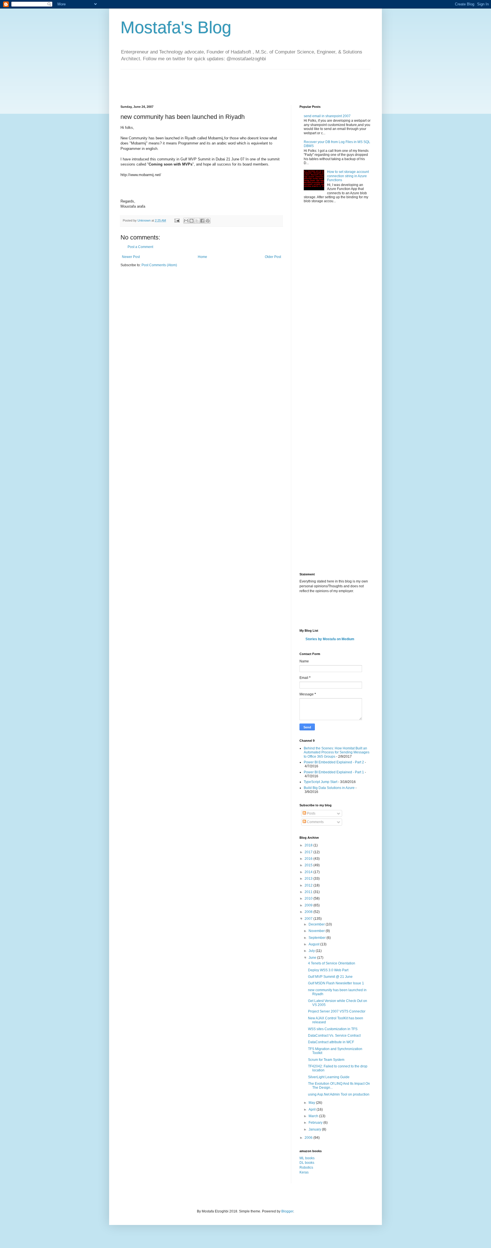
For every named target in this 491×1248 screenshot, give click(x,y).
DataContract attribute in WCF (331, 1042)
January (315, 1129)
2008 (309, 912)
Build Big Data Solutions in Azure (329, 788)
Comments (315, 822)
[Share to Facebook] (202, 221)
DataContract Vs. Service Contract (334, 1036)
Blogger (287, 1211)
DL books (306, 1163)
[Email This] (186, 221)
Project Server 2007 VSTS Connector (336, 1011)
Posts (310, 813)
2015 (309, 865)
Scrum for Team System (326, 1060)
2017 (309, 852)
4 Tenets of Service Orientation (331, 963)
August (314, 944)
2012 (309, 885)
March (314, 1116)
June (313, 958)
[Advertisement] (223, 82)
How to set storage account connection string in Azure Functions (348, 176)
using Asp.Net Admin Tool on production (338, 1094)
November (317, 931)
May (312, 1103)
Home (202, 257)
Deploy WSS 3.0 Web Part (328, 970)
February (316, 1123)
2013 (309, 879)
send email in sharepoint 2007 (327, 116)
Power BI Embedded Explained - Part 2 (334, 762)
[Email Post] (176, 220)
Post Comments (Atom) (159, 265)
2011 (309, 892)
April (313, 1109)
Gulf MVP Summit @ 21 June (330, 977)
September (317, 938)
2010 (309, 898)
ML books (307, 1158)
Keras (304, 1172)
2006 (309, 1138)
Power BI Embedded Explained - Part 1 (334, 772)
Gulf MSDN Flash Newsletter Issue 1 (336, 983)
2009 (309, 905)
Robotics (306, 1168)
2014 (309, 872)
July (312, 951)
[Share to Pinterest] (208, 221)
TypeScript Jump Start (320, 782)
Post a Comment (140, 247)
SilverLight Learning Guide (328, 1077)
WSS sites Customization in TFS (332, 1029)
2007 (309, 919)
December (317, 924)
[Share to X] (197, 221)
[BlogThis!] (191, 221)
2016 (309, 859)
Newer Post (131, 257)
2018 (309, 845)
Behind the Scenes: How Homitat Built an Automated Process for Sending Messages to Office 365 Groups (336, 752)
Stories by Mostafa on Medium (329, 639)
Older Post (273, 257)
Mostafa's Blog (175, 27)
